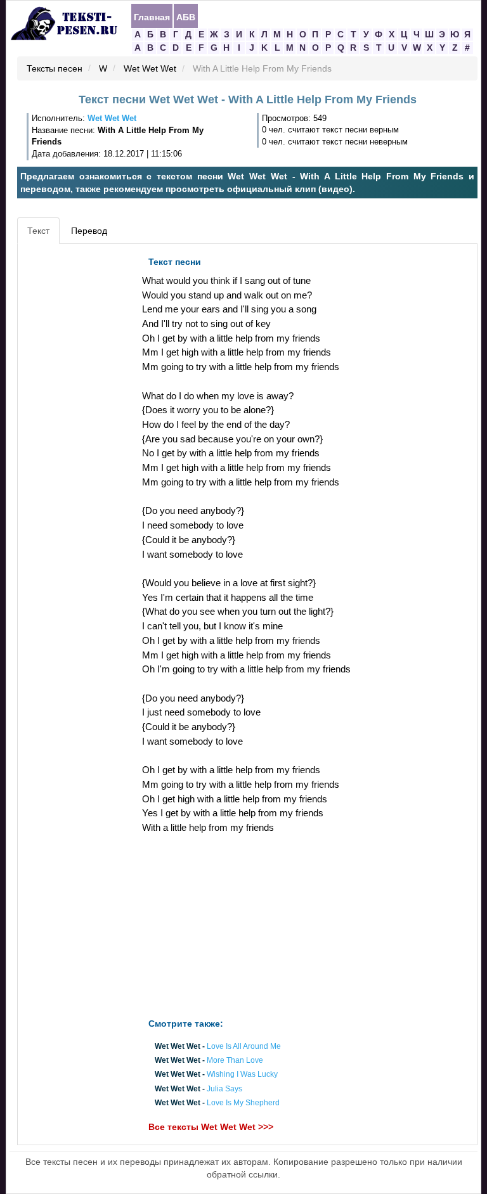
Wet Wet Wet (150, 69)
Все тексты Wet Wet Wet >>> (210, 1127)
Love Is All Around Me (244, 1046)
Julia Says (224, 1088)
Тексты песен (54, 69)
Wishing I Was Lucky (242, 1074)
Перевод (89, 231)
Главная (152, 16)
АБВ (185, 16)
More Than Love (235, 1060)
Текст (38, 231)
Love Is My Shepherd (243, 1102)
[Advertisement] (78, 440)
